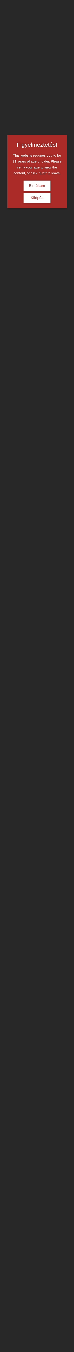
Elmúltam (37, 185)
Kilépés (37, 198)
